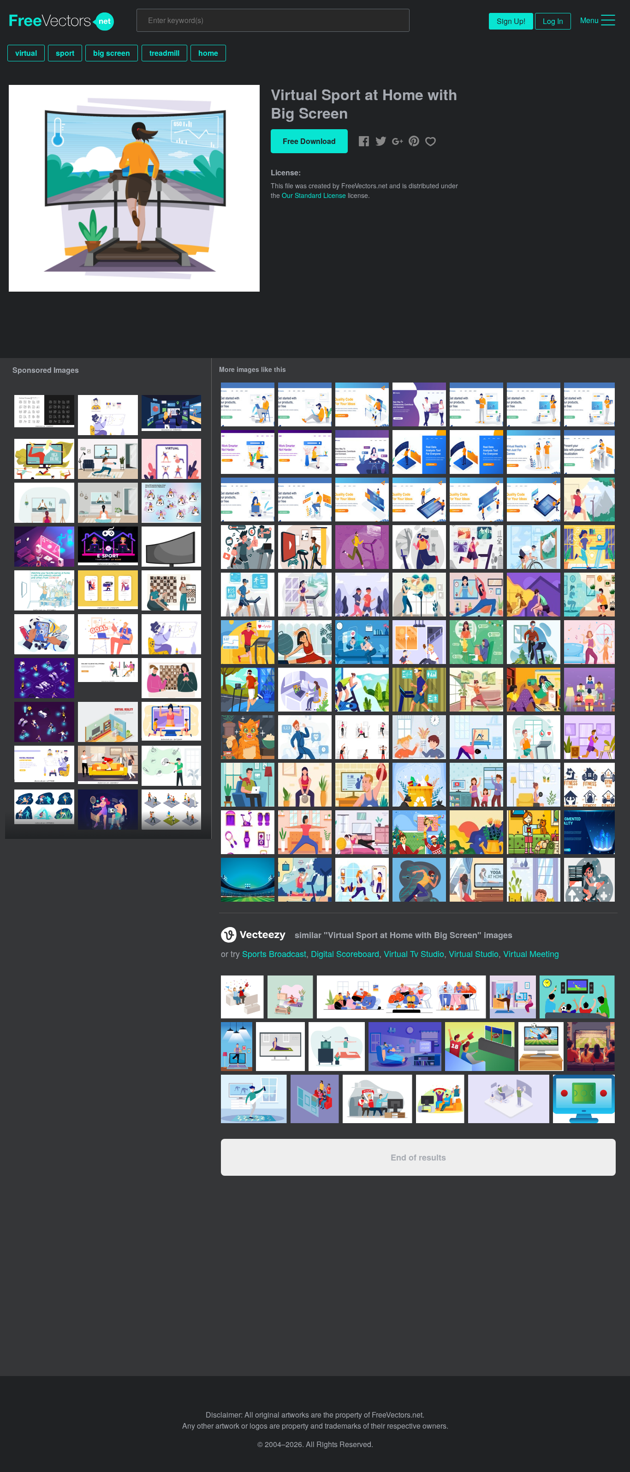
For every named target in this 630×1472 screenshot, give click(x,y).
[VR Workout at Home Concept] (476, 690)
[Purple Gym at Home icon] (247, 832)
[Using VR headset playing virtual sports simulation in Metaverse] (171, 503)
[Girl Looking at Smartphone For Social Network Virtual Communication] (362, 452)
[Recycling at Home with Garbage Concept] (419, 785)
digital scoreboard (345, 953)
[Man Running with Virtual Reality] (247, 690)
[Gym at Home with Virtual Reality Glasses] (589, 499)
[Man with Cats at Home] (247, 785)
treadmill (164, 53)
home (208, 53)
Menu (589, 20)
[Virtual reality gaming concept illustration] (171, 766)
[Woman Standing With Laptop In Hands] (589, 404)
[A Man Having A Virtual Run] (533, 642)
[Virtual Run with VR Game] (419, 880)
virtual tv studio (414, 953)
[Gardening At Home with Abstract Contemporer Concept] (476, 832)
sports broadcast (274, 953)
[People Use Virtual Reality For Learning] (533, 452)
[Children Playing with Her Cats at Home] (533, 832)
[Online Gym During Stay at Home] (305, 737)
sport (65, 53)
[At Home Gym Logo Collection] (589, 785)
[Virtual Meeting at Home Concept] (589, 690)
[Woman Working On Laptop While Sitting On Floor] (247, 499)
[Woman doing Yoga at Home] (476, 880)
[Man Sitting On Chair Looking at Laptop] (247, 404)
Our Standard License (314, 195)
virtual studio (474, 953)
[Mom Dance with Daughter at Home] (589, 642)
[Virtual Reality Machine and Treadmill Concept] (419, 594)
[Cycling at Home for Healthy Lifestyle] (589, 880)
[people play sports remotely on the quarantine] (171, 459)
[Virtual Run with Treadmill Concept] (362, 594)
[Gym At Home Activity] (305, 642)
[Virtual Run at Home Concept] (476, 547)
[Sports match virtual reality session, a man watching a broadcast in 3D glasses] (108, 415)
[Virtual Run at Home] (247, 547)
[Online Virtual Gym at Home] (305, 547)
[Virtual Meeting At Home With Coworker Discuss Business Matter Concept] (476, 642)
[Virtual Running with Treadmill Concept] (247, 594)
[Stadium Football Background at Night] (247, 880)
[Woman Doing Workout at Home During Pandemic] (362, 832)
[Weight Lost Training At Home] (589, 594)
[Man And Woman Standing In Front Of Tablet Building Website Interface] (419, 499)
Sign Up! (511, 21)
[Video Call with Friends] (305, 690)
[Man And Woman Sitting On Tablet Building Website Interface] (533, 499)
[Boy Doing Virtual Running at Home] (419, 690)
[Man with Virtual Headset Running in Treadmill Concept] (362, 547)
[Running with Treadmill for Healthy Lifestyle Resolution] (533, 737)
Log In (553, 21)
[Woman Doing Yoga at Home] (305, 832)
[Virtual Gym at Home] (476, 594)
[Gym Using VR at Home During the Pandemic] (362, 642)
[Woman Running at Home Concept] (589, 547)
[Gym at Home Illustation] (476, 737)
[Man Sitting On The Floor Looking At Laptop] (305, 404)
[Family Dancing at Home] (476, 785)
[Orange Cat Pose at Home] (247, 737)
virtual (26, 53)
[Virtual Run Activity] (247, 642)
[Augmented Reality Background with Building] (589, 832)
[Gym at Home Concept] (589, 737)
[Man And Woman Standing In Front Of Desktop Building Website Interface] (476, 499)
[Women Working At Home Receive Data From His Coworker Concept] (533, 690)
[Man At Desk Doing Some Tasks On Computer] (362, 404)
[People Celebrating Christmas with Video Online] (419, 832)
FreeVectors (61, 21)
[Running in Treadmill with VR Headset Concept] (305, 594)
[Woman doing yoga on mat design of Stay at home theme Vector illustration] (337, 1046)
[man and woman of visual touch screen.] (171, 415)
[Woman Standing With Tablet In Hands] (533, 404)
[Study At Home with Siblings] (419, 737)
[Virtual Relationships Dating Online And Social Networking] (419, 404)
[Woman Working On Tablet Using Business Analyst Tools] (589, 452)
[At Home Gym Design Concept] (362, 880)
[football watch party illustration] (440, 1099)
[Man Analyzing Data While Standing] (419, 452)
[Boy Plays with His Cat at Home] (533, 880)
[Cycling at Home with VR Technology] (362, 690)
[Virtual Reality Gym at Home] (533, 594)
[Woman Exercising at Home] (533, 785)
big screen (111, 53)
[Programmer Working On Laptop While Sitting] (305, 499)
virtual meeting (531, 953)
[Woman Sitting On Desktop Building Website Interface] (362, 499)
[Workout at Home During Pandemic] (362, 737)
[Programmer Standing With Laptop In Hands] (476, 404)
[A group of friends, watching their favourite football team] (377, 1099)
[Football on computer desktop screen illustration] (541, 1046)
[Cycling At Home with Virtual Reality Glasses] (533, 547)
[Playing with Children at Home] (419, 642)
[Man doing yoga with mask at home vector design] (254, 1099)
